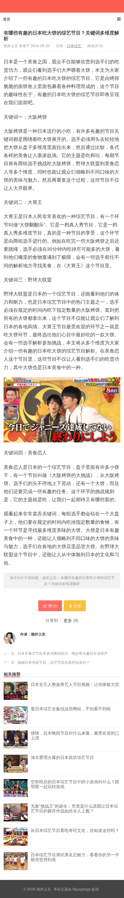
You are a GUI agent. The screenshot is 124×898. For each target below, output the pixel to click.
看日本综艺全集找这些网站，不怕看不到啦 (71, 708)
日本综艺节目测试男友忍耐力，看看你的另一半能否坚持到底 (75, 857)
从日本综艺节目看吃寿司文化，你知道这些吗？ (75, 830)
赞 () (52, 605)
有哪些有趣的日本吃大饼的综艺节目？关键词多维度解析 (61, 35)
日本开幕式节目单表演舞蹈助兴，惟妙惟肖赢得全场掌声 (62, 653)
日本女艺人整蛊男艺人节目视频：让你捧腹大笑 (75, 684)
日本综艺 (74, 45)
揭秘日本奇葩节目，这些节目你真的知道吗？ (53, 662)
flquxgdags (82, 888)
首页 (6, 19)
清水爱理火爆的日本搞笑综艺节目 (62, 757)
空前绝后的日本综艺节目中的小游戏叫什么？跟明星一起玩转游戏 (75, 784)
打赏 (77, 605)
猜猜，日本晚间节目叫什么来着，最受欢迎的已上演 (75, 735)
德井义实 (49, 577)
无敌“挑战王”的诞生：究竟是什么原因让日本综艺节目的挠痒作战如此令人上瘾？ (74, 808)
